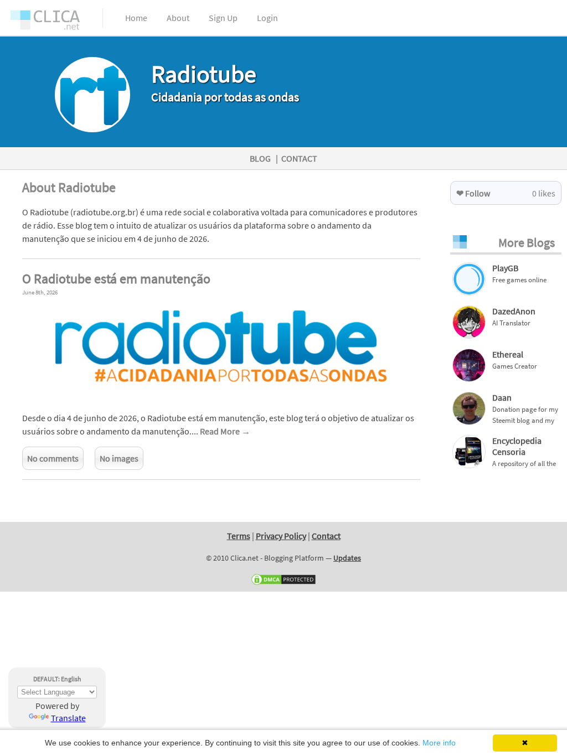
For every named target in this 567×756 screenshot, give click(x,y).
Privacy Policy (281, 535)
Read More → (225, 431)
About (178, 17)
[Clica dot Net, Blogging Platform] (55, 22)
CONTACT (299, 158)
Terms (238, 535)
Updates (347, 558)
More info (439, 742)
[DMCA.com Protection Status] (283, 583)
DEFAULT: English (57, 679)
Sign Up (223, 17)
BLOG (260, 158)
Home (136, 17)
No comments (53, 458)
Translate (68, 717)
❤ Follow (473, 193)
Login (267, 17)
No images (119, 458)
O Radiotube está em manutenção (116, 278)
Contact (326, 535)
